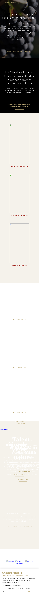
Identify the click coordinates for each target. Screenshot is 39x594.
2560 (8, 429)
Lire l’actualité (19, 319)
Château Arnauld (19, 166)
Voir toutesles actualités (19, 422)
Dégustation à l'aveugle (19, 396)
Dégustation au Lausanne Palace (19, 351)
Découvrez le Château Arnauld (19, 52)
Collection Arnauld (19, 265)
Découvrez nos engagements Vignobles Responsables (20, 106)
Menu (7, 2)
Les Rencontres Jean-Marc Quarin (19, 303)
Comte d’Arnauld (19, 216)
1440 (1, 429)
